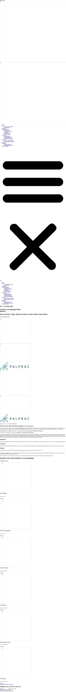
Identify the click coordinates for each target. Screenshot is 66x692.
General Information (5, 129)
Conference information (8, 131)
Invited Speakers (7, 135)
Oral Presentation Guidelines (8, 140)
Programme (4, 292)
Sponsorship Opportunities (8, 145)
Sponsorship (4, 143)
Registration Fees (7, 130)
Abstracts (3, 139)
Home (3, 124)
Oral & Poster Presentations (8, 138)
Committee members (7, 134)
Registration (4, 128)
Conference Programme (8, 137)
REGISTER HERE (5, 146)
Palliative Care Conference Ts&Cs (5, 689)
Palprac (6, 688)
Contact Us (4, 142)
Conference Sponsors (7, 144)
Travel (3, 125)
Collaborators (6, 132)
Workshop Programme (7, 136)
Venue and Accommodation (8, 126)
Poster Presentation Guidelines (9, 141)
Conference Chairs (7, 133)
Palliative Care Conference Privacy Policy (7, 690)
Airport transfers (6, 127)
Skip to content (2, 0)
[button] (33, 214)
